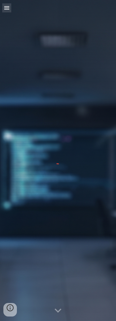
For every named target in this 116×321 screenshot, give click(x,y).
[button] (7, 7)
